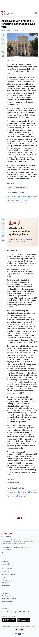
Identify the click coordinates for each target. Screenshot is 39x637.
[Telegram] (20, 611)
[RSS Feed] (28, 611)
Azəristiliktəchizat (13, 482)
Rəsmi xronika (6, 564)
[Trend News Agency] (7, 534)
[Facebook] (7, 611)
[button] (3, 35)
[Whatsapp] (3, 611)
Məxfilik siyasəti (6, 596)
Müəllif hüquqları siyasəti (9, 599)
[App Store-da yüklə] (9, 620)
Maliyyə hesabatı (6, 585)
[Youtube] (15, 611)
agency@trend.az (6, 552)
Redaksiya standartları (8, 580)
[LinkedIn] (24, 611)
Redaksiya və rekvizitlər (8, 574)
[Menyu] (36, 13)
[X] (11, 611)
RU (23, 634)
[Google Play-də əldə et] (23, 620)
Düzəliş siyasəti (6, 583)
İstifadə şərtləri (6, 593)
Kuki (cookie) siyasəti (8, 601)
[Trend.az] (7, 13)
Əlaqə (3, 577)
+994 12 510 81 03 (6, 549)
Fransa (10, 187)
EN (16, 634)
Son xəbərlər (5, 561)
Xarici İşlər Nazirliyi (21, 187)
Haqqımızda (5, 571)
